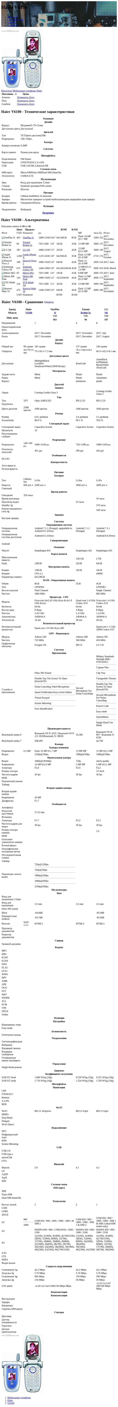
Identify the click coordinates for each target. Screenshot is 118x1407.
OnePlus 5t (28, 237)
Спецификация (15, 20)
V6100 (28, 312)
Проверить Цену (26, 97)
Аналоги (12, 22)
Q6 (106, 312)
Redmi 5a (86, 312)
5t (55, 312)
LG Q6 (26, 250)
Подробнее (48, 213)
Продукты (6, 90)
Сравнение (13, 25)
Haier (39, 90)
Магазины (12, 17)
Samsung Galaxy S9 (28, 268)
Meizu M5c (28, 273)
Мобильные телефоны (24, 90)
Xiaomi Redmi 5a (27, 243)
